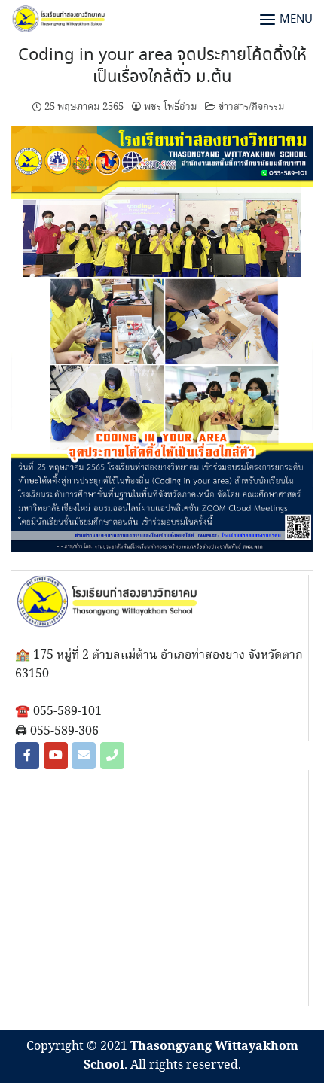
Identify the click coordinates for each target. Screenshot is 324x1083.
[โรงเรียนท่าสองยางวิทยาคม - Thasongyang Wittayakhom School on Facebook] (27, 755)
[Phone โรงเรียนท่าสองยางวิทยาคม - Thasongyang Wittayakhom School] (112, 755)
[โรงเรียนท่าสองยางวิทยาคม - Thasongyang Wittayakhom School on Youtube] (56, 755)
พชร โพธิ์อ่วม (170, 106)
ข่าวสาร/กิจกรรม (252, 106)
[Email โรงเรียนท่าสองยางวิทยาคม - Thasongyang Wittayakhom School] (84, 755)
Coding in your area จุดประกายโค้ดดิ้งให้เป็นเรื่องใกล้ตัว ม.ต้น (162, 67)
